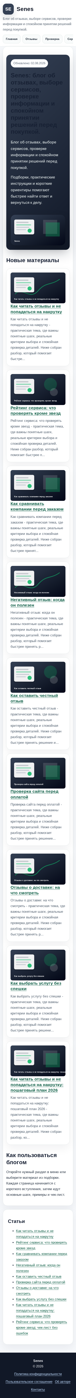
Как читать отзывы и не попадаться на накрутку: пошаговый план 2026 (37, 1084)
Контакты (38, 1389)
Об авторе (63, 1381)
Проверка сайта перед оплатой (40, 1282)
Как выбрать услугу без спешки (41, 1299)
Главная (11, 39)
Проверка (52, 39)
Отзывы (31, 39)
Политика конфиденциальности (38, 1374)
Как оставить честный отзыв (38, 1276)
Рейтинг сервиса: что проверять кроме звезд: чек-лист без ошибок (41, 1327)
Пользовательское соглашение (29, 1381)
